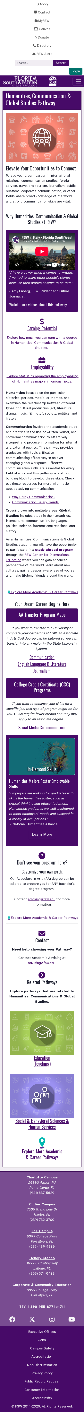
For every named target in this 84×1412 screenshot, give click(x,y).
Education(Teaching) (42, 1060)
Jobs (42, 1340)
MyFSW (43, 21)
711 (62, 1306)
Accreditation (42, 1356)
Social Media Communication (41, 727)
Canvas (44, 29)
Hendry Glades (42, 1258)
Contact (44, 12)
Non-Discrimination (42, 1365)
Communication (42, 657)
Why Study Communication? (33, 497)
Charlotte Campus (42, 1177)
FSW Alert (44, 54)
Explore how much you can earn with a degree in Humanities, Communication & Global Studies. (42, 342)
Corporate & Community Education (42, 1285)
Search (61, 63)
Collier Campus (42, 1204)
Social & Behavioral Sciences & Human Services (42, 1123)
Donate (43, 37)
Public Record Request (42, 1381)
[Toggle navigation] (78, 81)
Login (75, 71)
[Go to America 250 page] (53, 80)
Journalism (42, 670)
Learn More (42, 834)
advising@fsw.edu (41, 899)
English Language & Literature (42, 663)
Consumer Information (42, 1390)
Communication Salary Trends (35, 502)
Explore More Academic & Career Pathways (44, 592)
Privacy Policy (42, 1373)
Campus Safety (42, 1348)
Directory (44, 45)
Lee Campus (42, 1231)
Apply (44, 4)
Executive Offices (42, 1332)
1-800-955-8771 (41, 1306)
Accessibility (42, 1398)
